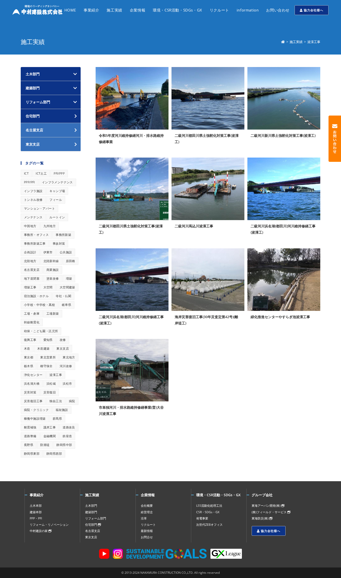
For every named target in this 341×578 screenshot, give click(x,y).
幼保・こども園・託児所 (41, 331)
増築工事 (30, 287)
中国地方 (30, 226)
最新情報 (147, 531)
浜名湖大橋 (31, 383)
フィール (55, 200)
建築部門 (33, 88)
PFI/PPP (59, 173)
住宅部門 (91, 524)
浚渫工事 (55, 375)
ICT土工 (41, 173)
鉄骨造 (67, 436)
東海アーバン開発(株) (266, 505)
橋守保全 (46, 366)
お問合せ (147, 537)
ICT (26, 173)
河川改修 (66, 366)
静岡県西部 (54, 453)
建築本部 (36, 512)
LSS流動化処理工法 (209, 505)
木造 (27, 348)
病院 (72, 401)
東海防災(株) (260, 518)
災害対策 (30, 392)
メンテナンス (33, 217)
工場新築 (52, 313)
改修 (63, 340)
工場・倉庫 (31, 313)
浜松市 (67, 383)
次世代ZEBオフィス (209, 524)
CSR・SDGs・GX (207, 512)
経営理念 (147, 512)
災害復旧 (49, 392)
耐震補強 (30, 427)
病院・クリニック (36, 410)
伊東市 (48, 252)
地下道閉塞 (31, 278)
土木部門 (33, 74)
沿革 (144, 518)
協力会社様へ (313, 10)
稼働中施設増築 (35, 418)
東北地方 (69, 357)
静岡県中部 (64, 445)
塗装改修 (52, 278)
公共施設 (66, 252)
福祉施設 (62, 410)
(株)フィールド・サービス (269, 512)
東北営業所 (48, 357)
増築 (69, 278)
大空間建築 (67, 287)
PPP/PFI (29, 182)
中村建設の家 (39, 531)
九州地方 (49, 226)
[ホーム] (283, 42)
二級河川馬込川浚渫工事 (194, 226)
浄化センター (33, 375)
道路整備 (30, 436)
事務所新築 (63, 235)
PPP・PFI (36, 518)
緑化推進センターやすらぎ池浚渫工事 (280, 316)
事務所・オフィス (36, 235)
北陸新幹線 (51, 261)
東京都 (28, 357)
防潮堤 (44, 445)
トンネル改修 (33, 200)
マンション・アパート (39, 208)
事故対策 (59, 243)
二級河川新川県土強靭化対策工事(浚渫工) (283, 135)
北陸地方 (30, 261)
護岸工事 (49, 427)
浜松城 (51, 383)
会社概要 (147, 505)
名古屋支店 (31, 270)
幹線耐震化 (31, 322)
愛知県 (48, 340)
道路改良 (69, 427)
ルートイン (57, 217)
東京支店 (62, 348)
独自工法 (55, 401)
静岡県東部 (31, 453)
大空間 (48, 287)
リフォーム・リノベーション (49, 524)
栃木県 (28, 366)
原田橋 (70, 261)
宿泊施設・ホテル (36, 296)
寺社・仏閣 (63, 296)
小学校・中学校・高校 (39, 305)
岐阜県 (66, 305)
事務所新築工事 (35, 243)
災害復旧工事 (33, 401)
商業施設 (52, 270)
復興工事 (30, 340)
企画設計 (30, 252)
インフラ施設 (33, 191)
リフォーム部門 (38, 102)
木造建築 (43, 348)
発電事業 (202, 518)
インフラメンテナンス (57, 182)
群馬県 (57, 418)
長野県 (28, 445)
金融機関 (49, 436)
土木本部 (36, 505)
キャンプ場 (57, 191)
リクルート (148, 524)
